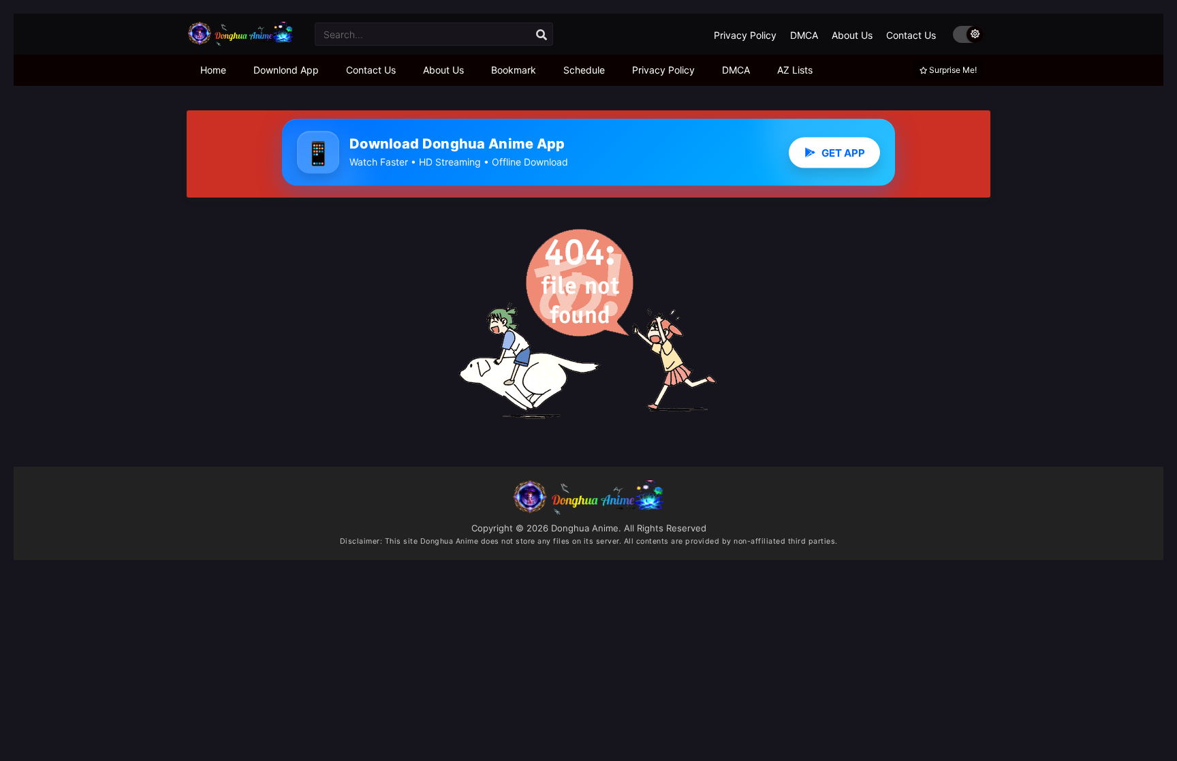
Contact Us (911, 35)
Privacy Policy (745, 35)
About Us (852, 35)
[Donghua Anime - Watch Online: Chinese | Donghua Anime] (240, 42)
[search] (541, 34)
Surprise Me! (952, 70)
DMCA (804, 35)
